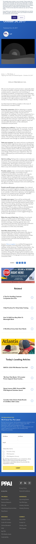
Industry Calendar (24, 505)
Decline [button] (21, 17)
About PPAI (22, 519)
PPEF (2, 528)
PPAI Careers (22, 528)
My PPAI (3, 531)
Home (3, 74)
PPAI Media (10, 74)
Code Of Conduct (6, 522)
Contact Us (22, 522)
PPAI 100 (3, 505)
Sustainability (4, 537)
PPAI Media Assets (6, 534)
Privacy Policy (23, 488)
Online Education (6, 525)
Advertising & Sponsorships (8, 508)
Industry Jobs (23, 525)
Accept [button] (14, 17)
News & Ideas (5, 499)
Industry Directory (24, 508)
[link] (18, 297)
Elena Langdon (10, 244)
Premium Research (6, 502)
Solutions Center (5, 519)
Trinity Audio (17, 82)
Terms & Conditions (24, 491)
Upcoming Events (24, 499)
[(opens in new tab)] (18, 282)
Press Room (4, 511)
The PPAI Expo (23, 502)
